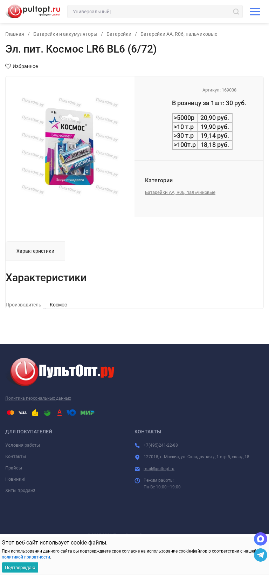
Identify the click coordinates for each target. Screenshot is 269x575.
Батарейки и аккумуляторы (65, 34)
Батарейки (118, 34)
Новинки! (15, 479)
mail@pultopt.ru (159, 468)
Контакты (15, 456)
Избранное (25, 66)
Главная (14, 34)
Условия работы (22, 445)
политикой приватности (26, 557)
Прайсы (13, 468)
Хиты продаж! (20, 490)
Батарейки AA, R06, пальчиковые (178, 34)
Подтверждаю (20, 567)
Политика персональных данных (38, 398)
